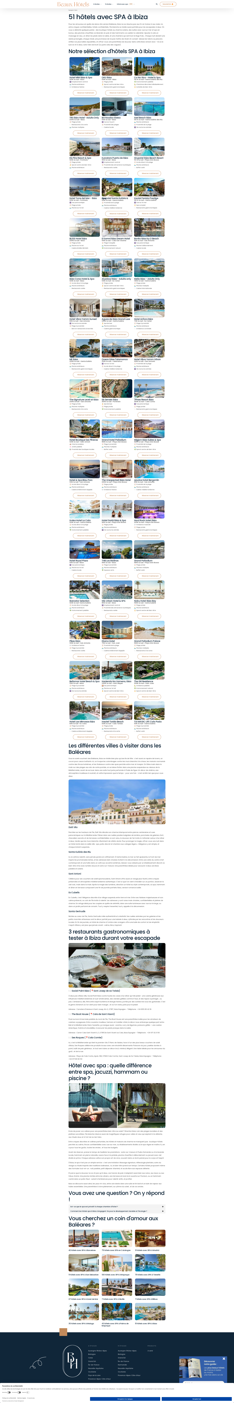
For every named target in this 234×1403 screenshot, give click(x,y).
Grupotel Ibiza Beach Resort (149, 157)
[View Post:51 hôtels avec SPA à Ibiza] (150, 1311)
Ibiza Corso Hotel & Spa (81, 278)
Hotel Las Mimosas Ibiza (82, 721)
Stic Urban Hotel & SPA (113, 600)
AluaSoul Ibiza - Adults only (116, 278)
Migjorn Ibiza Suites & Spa (147, 439)
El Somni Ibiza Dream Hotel (116, 238)
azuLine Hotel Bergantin (146, 480)
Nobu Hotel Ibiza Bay (145, 600)
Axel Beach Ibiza (142, 117)
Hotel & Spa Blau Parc (81, 480)
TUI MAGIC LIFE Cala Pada (148, 721)
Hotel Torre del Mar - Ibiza (83, 198)
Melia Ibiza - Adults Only (147, 278)
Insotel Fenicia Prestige (146, 198)
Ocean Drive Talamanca (115, 359)
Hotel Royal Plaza (78, 560)
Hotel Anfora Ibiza (143, 319)
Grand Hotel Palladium (114, 439)
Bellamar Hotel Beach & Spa (84, 681)
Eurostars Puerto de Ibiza (115, 157)
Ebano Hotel (108, 641)
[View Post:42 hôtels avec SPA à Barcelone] (84, 1238)
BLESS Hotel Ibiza (78, 238)
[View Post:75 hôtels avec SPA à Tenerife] (150, 1262)
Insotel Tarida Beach (113, 721)
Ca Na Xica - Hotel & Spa (147, 77)
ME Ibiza (73, 359)
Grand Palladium (143, 560)
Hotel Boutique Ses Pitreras (83, 439)
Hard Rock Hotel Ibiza (145, 520)
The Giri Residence (143, 681)
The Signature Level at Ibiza (83, 399)
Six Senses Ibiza (110, 399)
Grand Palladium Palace (147, 641)
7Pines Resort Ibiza (144, 399)
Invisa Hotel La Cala (79, 520)
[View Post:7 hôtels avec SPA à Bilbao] (150, 1287)
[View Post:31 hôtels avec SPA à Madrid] (150, 1238)
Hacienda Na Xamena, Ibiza (116, 681)
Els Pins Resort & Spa (80, 157)
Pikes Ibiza (74, 641)
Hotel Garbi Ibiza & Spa (114, 520)
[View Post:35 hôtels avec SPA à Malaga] (84, 1311)
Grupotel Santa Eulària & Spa (115, 198)
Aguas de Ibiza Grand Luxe (116, 319)
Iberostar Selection (79, 600)
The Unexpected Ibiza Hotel (116, 480)
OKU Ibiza (107, 77)
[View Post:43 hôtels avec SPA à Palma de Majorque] (117, 1311)
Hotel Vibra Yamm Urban (147, 359)
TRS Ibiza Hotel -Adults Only (84, 117)
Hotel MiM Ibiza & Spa (80, 77)
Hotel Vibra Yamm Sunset (83, 319)
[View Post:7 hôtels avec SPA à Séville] (117, 1287)
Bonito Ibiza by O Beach (146, 238)
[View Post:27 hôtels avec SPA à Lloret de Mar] (84, 1287)
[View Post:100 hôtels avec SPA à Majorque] (117, 1262)
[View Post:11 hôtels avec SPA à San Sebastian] (84, 1262)
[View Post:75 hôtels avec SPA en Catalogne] (117, 1238)
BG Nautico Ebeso (111, 117)
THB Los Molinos (110, 560)
